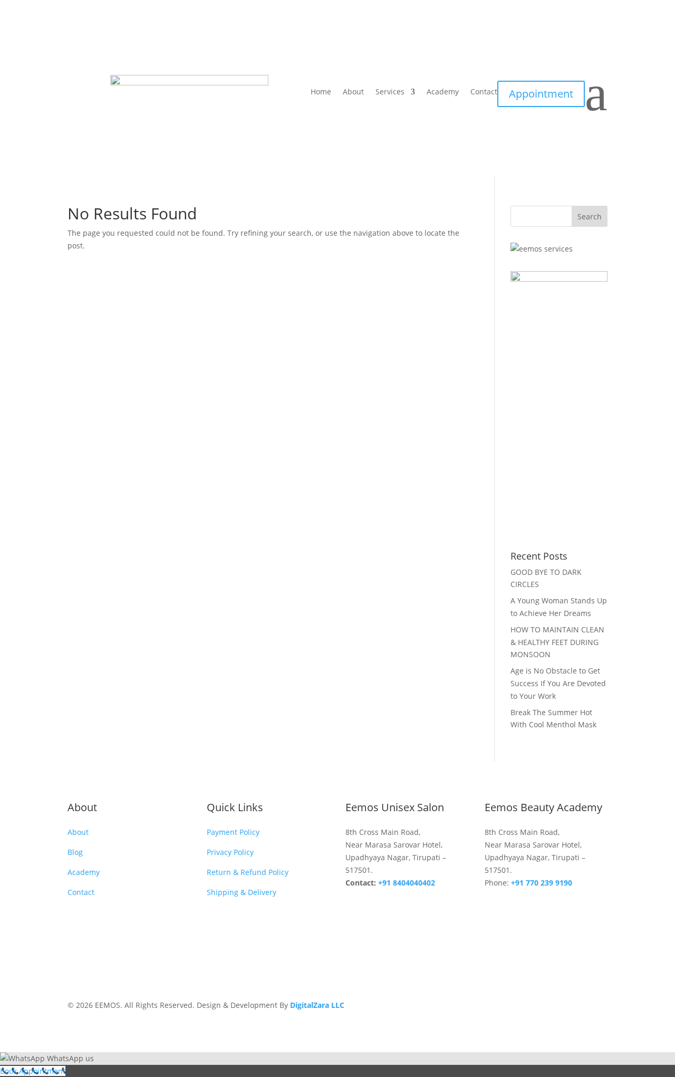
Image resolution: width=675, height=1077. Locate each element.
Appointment (541, 93)
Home (321, 92)
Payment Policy (233, 832)
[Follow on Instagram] (514, 905)
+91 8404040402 (406, 883)
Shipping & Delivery (241, 892)
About (353, 92)
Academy (443, 92)
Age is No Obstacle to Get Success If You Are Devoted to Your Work (558, 683)
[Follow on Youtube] (535, 905)
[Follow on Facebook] (493, 905)
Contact (483, 92)
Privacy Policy (230, 852)
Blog (75, 852)
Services (389, 92)
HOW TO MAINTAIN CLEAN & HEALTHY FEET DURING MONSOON (557, 642)
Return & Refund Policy (247, 872)
